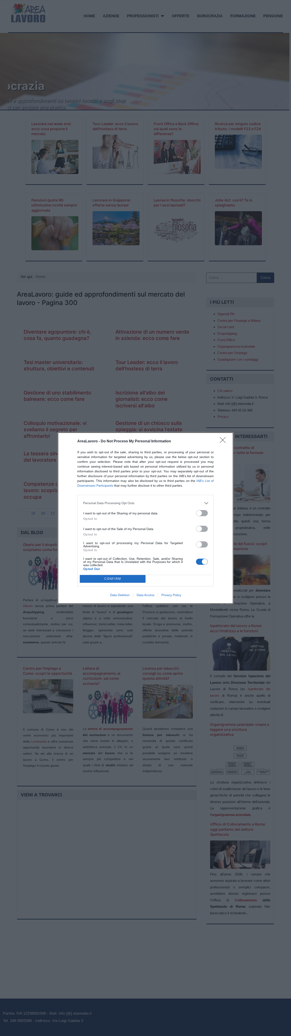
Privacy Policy (171, 595)
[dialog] (145, 518)
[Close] (224, 441)
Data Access (145, 595)
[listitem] (145, 503)
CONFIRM (112, 578)
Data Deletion (120, 595)
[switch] (202, 513)
